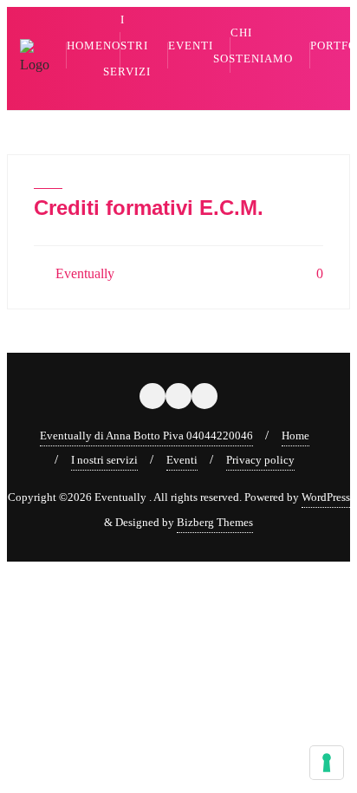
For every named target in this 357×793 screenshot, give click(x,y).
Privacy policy (260, 459)
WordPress (326, 497)
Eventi (182, 459)
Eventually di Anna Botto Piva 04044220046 (146, 435)
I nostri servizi (104, 459)
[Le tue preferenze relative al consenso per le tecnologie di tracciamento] (326, 762)
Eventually (83, 273)
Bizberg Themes (215, 522)
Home (295, 435)
